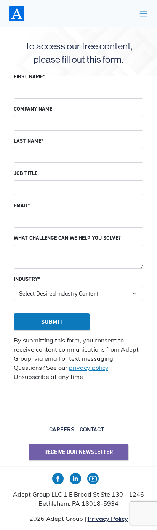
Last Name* (28, 141)
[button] (143, 13)
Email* (22, 205)
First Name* (29, 76)
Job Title (25, 173)
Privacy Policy (108, 519)
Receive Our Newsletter (78, 452)
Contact (92, 429)
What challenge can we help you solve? (67, 238)
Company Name (33, 109)
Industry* (27, 279)
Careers (61, 429)
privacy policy (88, 368)
